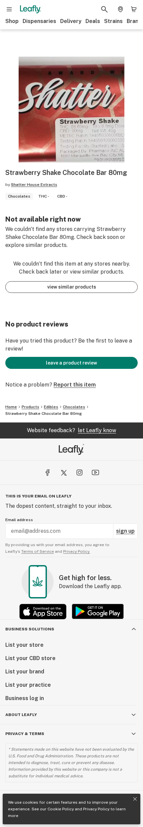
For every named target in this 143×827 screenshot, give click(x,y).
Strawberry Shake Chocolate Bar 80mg (43, 413)
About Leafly (21, 714)
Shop (12, 21)
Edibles (51, 407)
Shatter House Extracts (34, 184)
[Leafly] (30, 9)
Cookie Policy (61, 809)
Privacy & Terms (24, 733)
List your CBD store (30, 658)
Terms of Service (37, 551)
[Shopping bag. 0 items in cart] (134, 9)
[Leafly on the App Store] (43, 611)
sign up (125, 531)
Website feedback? (71, 430)
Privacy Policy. (76, 551)
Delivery (70, 21)
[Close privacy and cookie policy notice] (135, 799)
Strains (113, 21)
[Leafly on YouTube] (95, 472)
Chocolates (74, 407)
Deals (92, 21)
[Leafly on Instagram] (79, 472)
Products (30, 407)
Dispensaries (39, 21)
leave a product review (71, 363)
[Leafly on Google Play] (98, 611)
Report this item (75, 385)
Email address (19, 519)
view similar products (71, 287)
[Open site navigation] (9, 9)
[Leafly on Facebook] (48, 472)
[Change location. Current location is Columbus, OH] (120, 9)
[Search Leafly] (104, 9)
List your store (24, 645)
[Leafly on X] (64, 472)
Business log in (24, 698)
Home (11, 407)
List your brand (24, 671)
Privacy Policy (96, 809)
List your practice (28, 685)
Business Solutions (29, 629)
